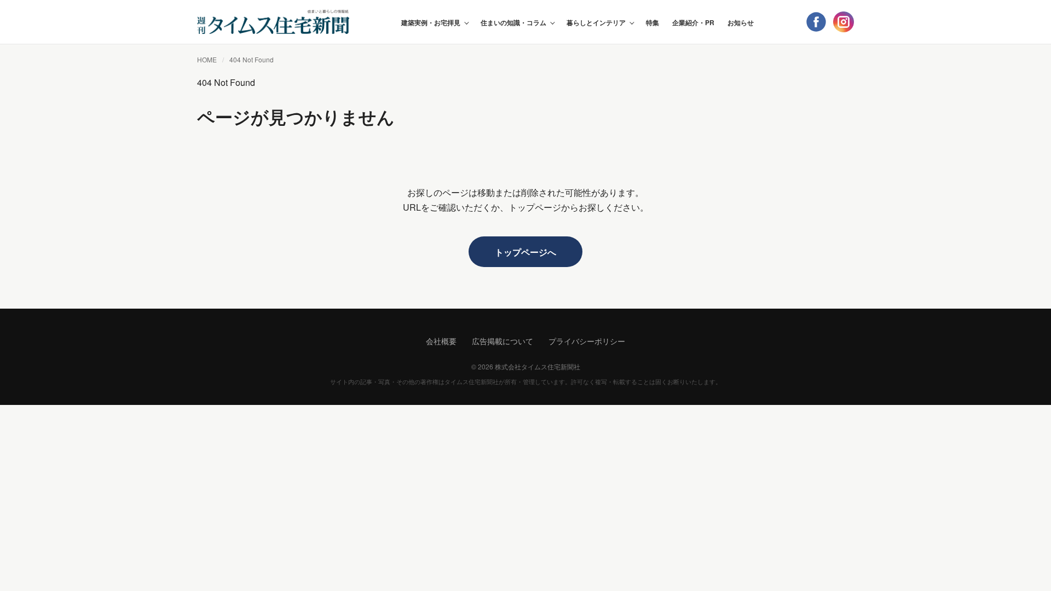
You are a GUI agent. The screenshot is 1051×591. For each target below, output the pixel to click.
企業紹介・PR (693, 22)
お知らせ (740, 22)
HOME (207, 59)
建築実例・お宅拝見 (430, 22)
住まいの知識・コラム (513, 22)
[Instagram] (843, 21)
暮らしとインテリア (596, 22)
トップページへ (525, 252)
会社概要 (441, 340)
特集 (652, 22)
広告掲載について (502, 340)
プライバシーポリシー (586, 340)
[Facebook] (816, 21)
